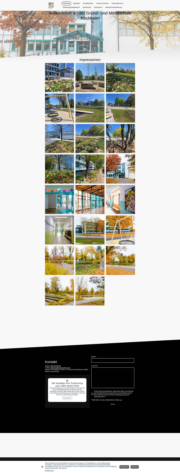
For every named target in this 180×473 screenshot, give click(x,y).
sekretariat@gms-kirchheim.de (60, 368)
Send (113, 404)
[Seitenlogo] (51, 5)
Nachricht (94, 366)
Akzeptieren (67, 398)
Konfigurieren (49, 470)
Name (93, 356)
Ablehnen (134, 467)
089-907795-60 (56, 366)
